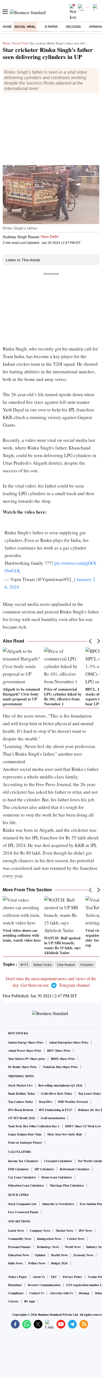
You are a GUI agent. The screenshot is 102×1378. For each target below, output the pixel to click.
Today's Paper (17, 1277)
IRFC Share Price (58, 1051)
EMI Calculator (18, 1169)
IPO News (85, 1231)
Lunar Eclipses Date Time (25, 1134)
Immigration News (49, 1239)
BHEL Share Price (63, 1059)
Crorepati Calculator (58, 1161)
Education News (18, 1255)
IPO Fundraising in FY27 (55, 1110)
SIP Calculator (44, 1169)
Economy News (83, 1255)
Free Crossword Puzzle (23, 1212)
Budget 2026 (59, 1263)
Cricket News (75, 1239)
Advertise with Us (61, 1293)
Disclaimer (15, 1285)
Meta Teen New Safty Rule (64, 1134)
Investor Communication (44, 1285)
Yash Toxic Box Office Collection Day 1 (34, 1126)
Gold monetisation (53, 1118)
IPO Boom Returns (20, 1110)
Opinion (40, 1255)
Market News (64, 1231)
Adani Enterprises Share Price (68, 1042)
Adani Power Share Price (24, 1051)
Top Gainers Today (20, 1102)
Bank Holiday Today (21, 1093)
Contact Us (36, 1293)
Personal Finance (19, 1247)
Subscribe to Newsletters (58, 1204)
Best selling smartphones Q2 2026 (60, 1085)
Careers (13, 1301)
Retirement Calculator (74, 1169)
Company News (40, 1231)
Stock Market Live (20, 1085)
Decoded (73, 26)
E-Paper (51, 26)
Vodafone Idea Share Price (60, 1067)
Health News (59, 1255)
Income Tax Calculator (23, 1161)
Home (7, 26)
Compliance (16, 1293)
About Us (39, 1277)
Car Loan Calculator (22, 1177)
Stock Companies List (22, 1204)
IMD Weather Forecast (73, 1102)
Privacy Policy (72, 1277)
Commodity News (19, 1239)
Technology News (47, 1247)
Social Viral (25, 26)
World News (73, 1247)
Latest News (16, 1231)
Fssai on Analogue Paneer (25, 1142)
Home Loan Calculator (57, 1177)
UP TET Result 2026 (21, 1118)
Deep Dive (45, 1102)
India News (15, 1263)
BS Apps (29, 1301)
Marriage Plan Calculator (67, 1185)
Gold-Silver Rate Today (56, 1093)
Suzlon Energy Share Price (25, 1042)
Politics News (36, 1263)
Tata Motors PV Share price (26, 1059)
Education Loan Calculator (26, 1185)
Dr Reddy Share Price (22, 1067)
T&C (54, 1277)
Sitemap (84, 1293)
